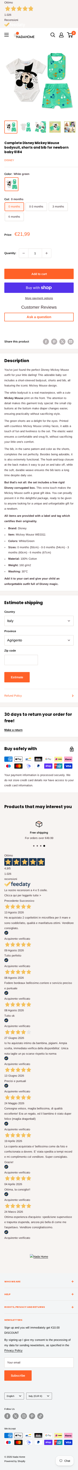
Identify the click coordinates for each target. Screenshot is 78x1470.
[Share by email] (71, 342)
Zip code (10, 650)
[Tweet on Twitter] (62, 342)
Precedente (11, 900)
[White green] (11, 184)
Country (9, 611)
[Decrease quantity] (23, 253)
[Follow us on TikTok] (40, 1416)
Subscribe (18, 1375)
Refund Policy (13, 695)
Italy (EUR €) (35, 1396)
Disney (9, 160)
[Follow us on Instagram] (24, 1416)
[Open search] (52, 35)
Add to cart (39, 274)
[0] (70, 35)
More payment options (39, 298)
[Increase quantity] (46, 253)
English (10, 1396)
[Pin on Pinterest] (54, 342)
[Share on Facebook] (46, 342)
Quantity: (10, 253)
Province (10, 631)
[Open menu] (6, 34)
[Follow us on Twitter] (16, 1416)
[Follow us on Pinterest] (32, 1416)
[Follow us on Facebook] (7, 1416)
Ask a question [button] (39, 317)
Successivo (27, 900)
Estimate (17, 677)
